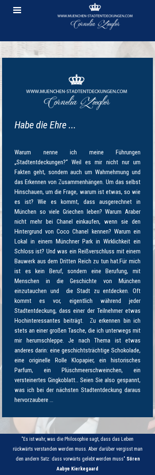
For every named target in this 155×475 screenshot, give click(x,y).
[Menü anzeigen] (17, 10)
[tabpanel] (77, 237)
